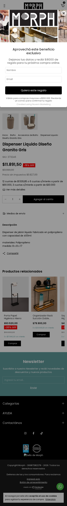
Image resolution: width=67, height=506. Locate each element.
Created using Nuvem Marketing (34, 104)
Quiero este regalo (33, 90)
